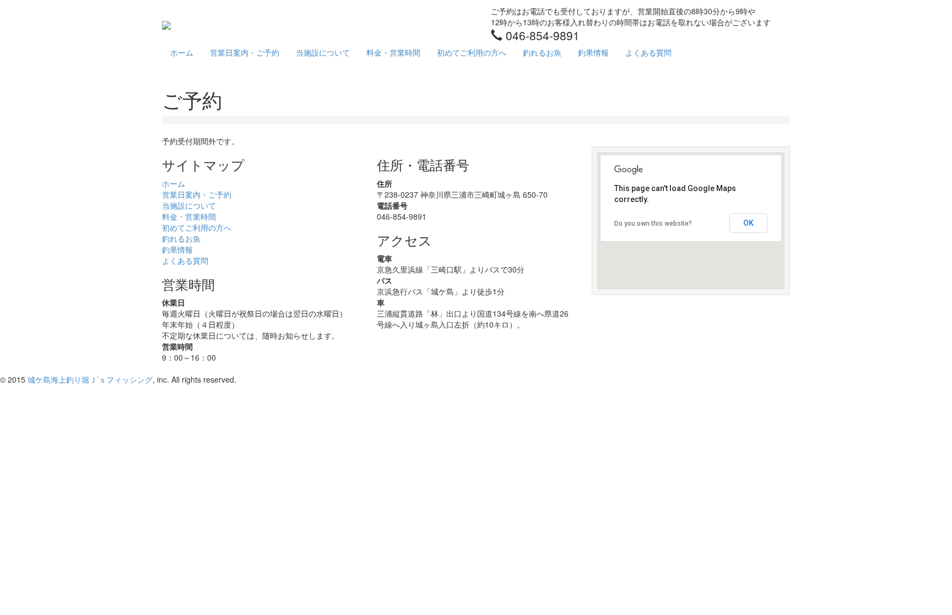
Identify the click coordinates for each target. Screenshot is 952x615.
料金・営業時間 (393, 52)
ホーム (181, 52)
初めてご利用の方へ (471, 52)
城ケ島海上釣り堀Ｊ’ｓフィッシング (90, 379)
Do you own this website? (653, 223)
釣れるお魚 (542, 52)
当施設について (323, 52)
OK (748, 223)
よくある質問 (648, 52)
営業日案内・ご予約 (244, 52)
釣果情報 (593, 52)
